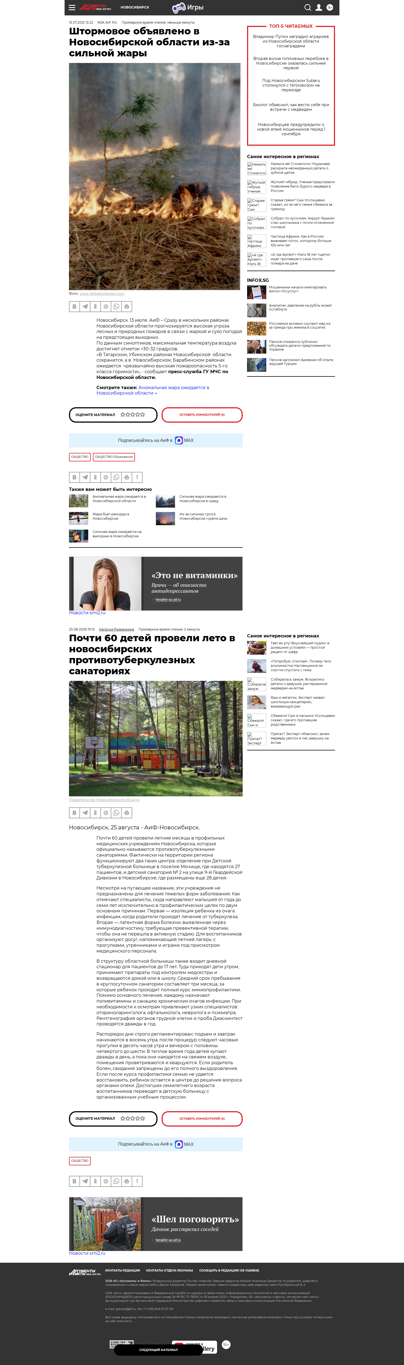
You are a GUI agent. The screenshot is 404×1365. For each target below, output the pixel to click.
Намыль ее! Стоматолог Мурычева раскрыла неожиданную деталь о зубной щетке (300, 168)
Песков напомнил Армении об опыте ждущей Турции (301, 362)
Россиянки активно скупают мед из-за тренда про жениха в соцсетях (300, 325)
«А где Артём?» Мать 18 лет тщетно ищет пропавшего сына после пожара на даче (300, 258)
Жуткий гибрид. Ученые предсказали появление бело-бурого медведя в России (303, 186)
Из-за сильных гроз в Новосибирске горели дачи (203, 516)
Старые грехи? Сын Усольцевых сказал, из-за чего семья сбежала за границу (301, 204)
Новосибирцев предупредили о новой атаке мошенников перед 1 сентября (291, 129)
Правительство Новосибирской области (104, 800)
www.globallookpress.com (102, 293)
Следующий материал (158, 1350)
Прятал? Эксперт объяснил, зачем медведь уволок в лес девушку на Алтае (300, 738)
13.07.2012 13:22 (81, 22)
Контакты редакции (122, 1270)
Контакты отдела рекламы (169, 1270)
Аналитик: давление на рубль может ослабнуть (300, 307)
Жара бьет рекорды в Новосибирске (111, 516)
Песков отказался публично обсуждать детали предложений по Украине (300, 345)
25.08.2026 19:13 (82, 629)
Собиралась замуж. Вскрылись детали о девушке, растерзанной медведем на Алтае (299, 683)
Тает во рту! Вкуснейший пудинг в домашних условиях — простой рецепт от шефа (300, 647)
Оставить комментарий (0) (202, 415)
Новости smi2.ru (87, 612)
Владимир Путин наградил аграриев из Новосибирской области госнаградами (291, 41)
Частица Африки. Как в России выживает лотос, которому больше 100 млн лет (301, 240)
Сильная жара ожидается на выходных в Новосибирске (117, 534)
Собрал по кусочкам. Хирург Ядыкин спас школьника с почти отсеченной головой (302, 222)
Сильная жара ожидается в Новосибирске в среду (202, 498)
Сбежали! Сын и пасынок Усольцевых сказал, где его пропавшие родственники (303, 720)
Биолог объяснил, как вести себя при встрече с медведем (291, 107)
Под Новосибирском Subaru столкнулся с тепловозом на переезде (291, 85)
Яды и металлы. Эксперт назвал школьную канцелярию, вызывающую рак (298, 701)
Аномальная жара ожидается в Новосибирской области (152, 390)
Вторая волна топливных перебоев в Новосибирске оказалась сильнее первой (291, 63)
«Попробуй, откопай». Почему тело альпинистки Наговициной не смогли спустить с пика (301, 665)
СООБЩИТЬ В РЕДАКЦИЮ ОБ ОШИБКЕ (229, 1270)
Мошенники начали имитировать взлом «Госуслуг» (298, 289)
